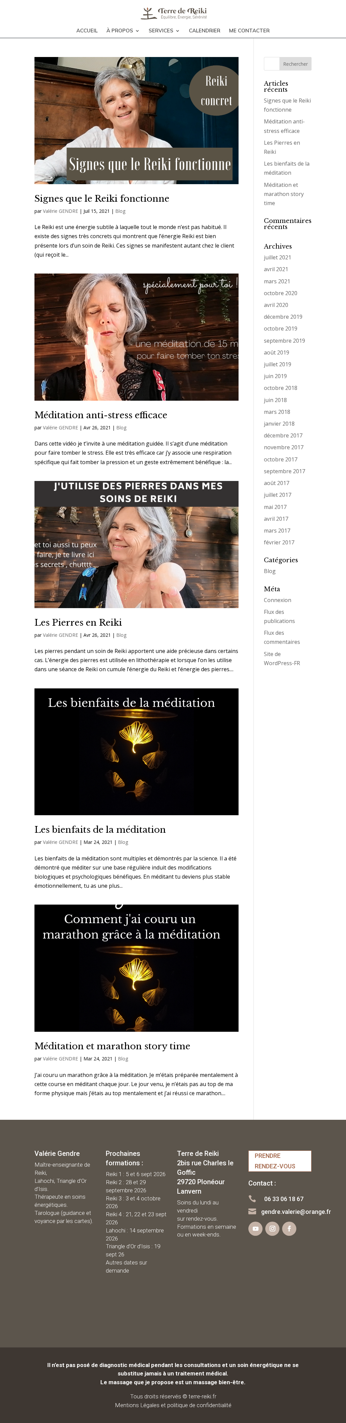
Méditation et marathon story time (112, 1046)
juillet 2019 (277, 364)
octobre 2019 (280, 328)
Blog (120, 211)
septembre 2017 (284, 471)
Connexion (277, 600)
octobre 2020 (280, 293)
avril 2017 (276, 518)
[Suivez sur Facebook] (289, 1229)
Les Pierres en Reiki (78, 622)
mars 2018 (277, 412)
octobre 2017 (280, 459)
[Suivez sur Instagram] (272, 1229)
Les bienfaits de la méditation (100, 829)
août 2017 (276, 483)
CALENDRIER (204, 31)
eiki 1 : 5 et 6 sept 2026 (137, 1174)
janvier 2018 (279, 423)
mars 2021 (277, 281)
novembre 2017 (283, 447)
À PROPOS (119, 31)
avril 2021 (276, 269)
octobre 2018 (280, 388)
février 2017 (279, 542)
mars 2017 (277, 530)
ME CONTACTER (249, 31)
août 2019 (276, 352)
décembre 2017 (283, 435)
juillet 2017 (277, 495)
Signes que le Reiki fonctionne (101, 198)
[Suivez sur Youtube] (255, 1229)
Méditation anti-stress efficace (100, 415)
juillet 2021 (277, 257)
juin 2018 (275, 400)
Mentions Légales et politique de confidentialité (173, 1405)
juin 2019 (275, 376)
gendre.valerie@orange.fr (296, 1211)
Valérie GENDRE (60, 211)
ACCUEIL (87, 31)
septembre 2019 (284, 340)
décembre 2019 (283, 316)
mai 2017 (275, 507)
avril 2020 (276, 305)
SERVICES (161, 31)
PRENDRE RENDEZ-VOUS (275, 1161)
